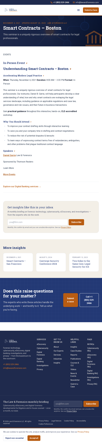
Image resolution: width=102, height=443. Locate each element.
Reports (74, 355)
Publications (76, 359)
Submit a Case (91, 10)
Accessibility (81, 421)
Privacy (40, 369)
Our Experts (58, 351)
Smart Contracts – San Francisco (16, 262)
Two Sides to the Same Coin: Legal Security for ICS (81, 263)
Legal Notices (56, 421)
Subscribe (76, 222)
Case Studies (76, 351)
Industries (58, 359)
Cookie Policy (69, 421)
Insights (57, 363)
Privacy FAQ (92, 384)
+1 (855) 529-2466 (59, 3)
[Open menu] (78, 10)
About (56, 347)
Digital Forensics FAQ (91, 364)
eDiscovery (41, 344)
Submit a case (70, 300)
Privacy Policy (66, 227)
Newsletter (75, 380)
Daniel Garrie (9, 155)
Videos (73, 369)
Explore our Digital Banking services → (22, 186)
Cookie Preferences (46, 424)
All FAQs (90, 344)
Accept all (34, 438)
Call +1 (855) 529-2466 (89, 300)
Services (57, 355)
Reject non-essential (14, 438)
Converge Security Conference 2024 (49, 262)
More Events (9, 174)
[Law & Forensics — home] (11, 10)
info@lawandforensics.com (87, 2)
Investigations (42, 365)
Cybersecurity (42, 348)
